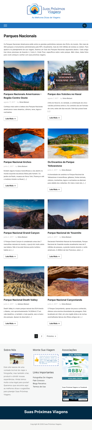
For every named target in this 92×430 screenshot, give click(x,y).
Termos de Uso (39, 386)
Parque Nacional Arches (17, 162)
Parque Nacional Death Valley (21, 299)
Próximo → (51, 336)
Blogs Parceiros (39, 383)
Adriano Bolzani (23, 304)
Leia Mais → (10, 118)
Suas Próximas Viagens (46, 411)
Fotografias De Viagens (43, 377)
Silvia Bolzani (24, 102)
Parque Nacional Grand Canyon (21, 232)
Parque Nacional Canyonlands (65, 299)
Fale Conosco (39, 380)
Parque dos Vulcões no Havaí (64, 94)
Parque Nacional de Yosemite (64, 232)
